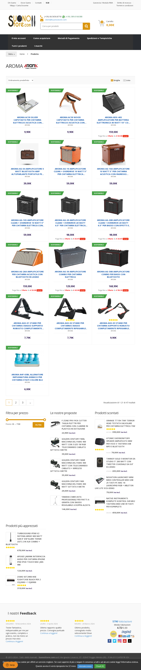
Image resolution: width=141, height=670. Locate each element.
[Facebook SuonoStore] (109, 640)
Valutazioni (122, 621)
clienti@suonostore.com (56, 19)
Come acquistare (41, 38)
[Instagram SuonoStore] (119, 640)
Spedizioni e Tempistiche (99, 38)
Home (22, 54)
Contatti (38, 3)
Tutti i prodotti (19, 46)
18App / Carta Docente (19, 6)
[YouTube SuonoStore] (125, 640)
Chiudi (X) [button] (100, 666)
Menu (10, 54)
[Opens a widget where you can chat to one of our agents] (10, 665)
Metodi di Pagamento (68, 38)
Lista (128, 80)
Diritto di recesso (124, 3)
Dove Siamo (26, 3)
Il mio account (19, 38)
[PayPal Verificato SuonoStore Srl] (122, 633)
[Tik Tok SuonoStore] (130, 640)
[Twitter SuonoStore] (114, 640)
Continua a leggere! (14, 641)
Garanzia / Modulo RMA (103, 3)
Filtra (38, 425)
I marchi (38, 46)
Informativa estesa (85, 666)
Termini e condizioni (124, 6)
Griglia (116, 80)
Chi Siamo (12, 3)
